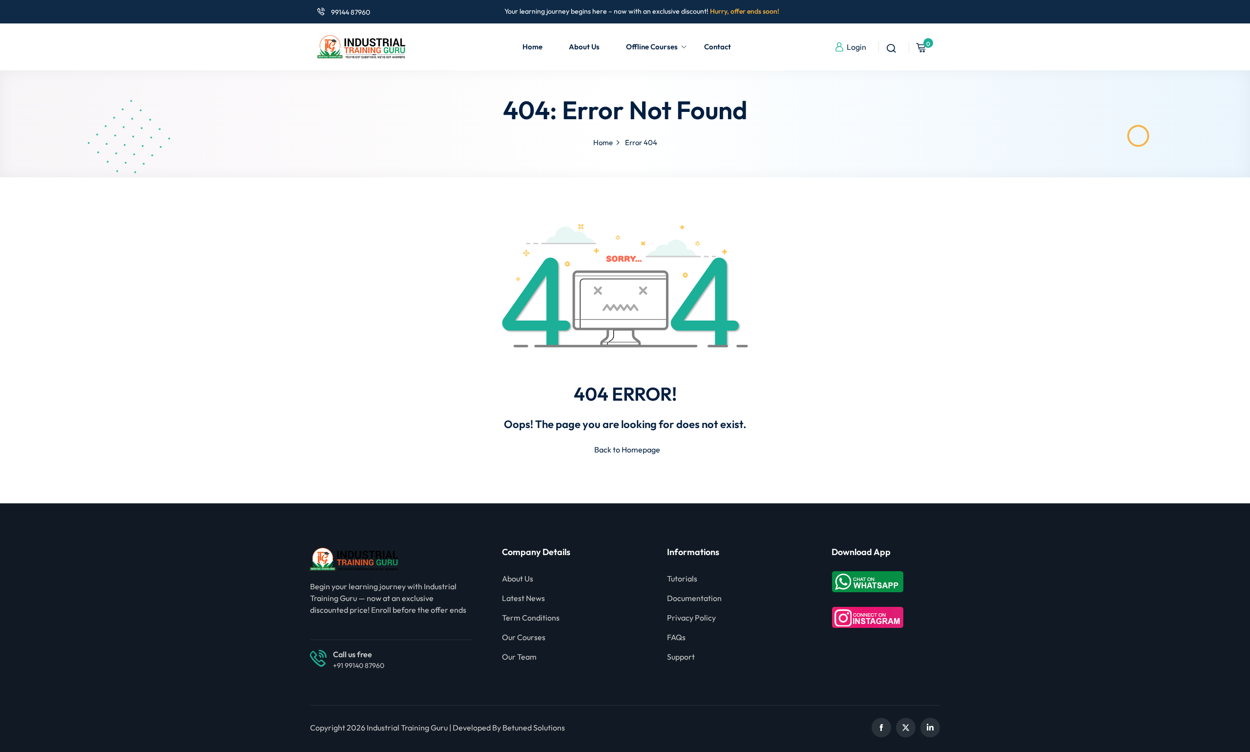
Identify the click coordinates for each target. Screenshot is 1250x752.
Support (681, 657)
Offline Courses (652, 46)
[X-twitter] (906, 727)
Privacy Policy (691, 618)
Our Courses (523, 637)
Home (532, 46)
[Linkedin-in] (930, 727)
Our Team (519, 657)
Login (856, 47)
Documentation (694, 598)
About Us (584, 46)
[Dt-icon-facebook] (881, 727)
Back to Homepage (627, 449)
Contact (717, 46)
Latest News (523, 598)
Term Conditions (531, 618)
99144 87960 (350, 12)
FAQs (676, 637)
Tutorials (682, 578)
